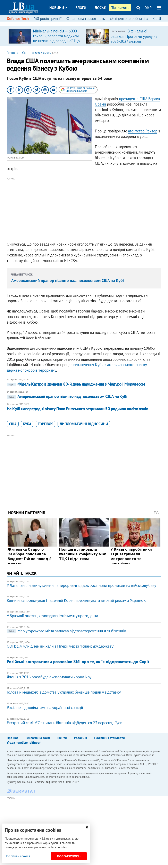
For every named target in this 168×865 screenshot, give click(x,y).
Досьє (100, 7)
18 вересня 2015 (41, 53)
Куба (27, 424)
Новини (56, 7)
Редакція (80, 738)
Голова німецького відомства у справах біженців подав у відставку (63, 692)
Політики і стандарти (109, 738)
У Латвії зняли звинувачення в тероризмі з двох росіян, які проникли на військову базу (81, 585)
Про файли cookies (17, 856)
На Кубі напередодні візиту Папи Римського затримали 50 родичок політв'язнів (77, 408)
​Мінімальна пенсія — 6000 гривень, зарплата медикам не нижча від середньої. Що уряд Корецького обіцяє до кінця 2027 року (56, 41)
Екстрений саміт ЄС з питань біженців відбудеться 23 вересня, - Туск (64, 722)
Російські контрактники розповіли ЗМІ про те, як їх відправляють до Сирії (78, 661)
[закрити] (87, 827)
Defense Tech (18, 18)
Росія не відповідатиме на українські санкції (45, 707)
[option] (45, 36)
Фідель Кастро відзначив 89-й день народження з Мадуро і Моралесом (76, 384)
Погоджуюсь (69, 856)
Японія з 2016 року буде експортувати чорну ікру (49, 677)
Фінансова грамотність (85, 18)
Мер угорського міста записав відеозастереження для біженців (67, 631)
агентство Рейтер (142, 131)
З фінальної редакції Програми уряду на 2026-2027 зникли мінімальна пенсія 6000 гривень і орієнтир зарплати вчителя (134, 44)
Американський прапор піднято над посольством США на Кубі (67, 280)
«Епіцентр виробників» (129, 18)
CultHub (160, 18)
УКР (148, 7)
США (13, 424)
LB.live (88, 23)
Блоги (80, 7)
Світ (25, 53)
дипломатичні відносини (84, 424)
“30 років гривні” (47, 18)
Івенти (62, 738)
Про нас (12, 738)
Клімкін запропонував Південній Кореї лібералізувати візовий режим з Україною (76, 600)
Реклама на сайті (38, 738)
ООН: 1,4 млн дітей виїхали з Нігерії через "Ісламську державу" (61, 646)
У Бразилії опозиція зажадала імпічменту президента (52, 615)
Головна (12, 53)
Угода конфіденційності (24, 742)
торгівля (45, 424)
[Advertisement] (84, 210)
